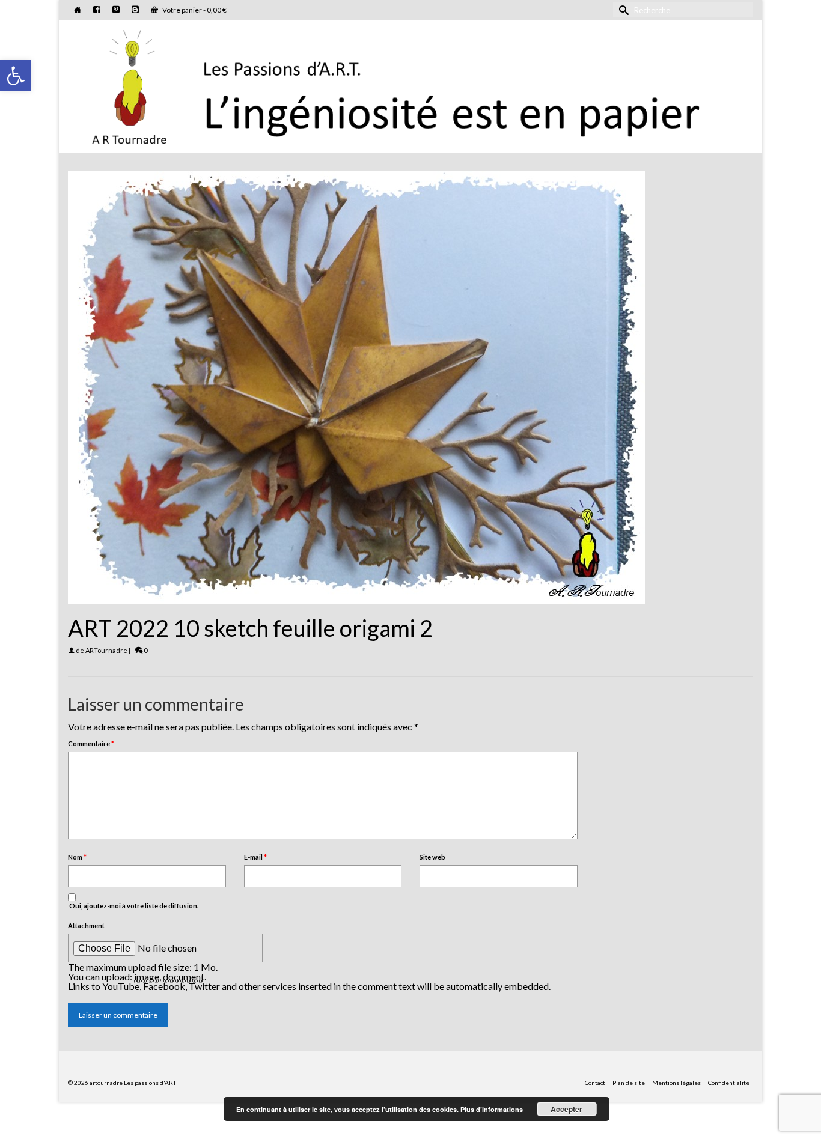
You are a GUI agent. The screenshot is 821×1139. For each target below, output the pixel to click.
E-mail (255, 857)
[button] (15, 75)
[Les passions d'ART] (410, 84)
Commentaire (91, 743)
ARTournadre (106, 650)
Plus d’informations (491, 1109)
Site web (432, 857)
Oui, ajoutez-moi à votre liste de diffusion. (133, 906)
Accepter (566, 1109)
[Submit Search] (622, 9)
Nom (77, 857)
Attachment (86, 925)
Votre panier (194, 9)
